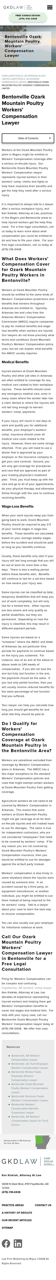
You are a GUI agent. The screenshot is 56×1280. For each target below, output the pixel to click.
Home (5, 76)
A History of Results (17, 1212)
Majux (32, 1259)
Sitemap (7, 1227)
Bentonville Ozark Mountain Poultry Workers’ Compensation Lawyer (29, 1088)
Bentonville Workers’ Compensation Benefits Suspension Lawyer (24, 1108)
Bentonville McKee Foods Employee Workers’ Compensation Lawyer (26, 1076)
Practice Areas (13, 1205)
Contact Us (43, 1205)
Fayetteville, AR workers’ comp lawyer (27, 988)
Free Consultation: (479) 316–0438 (28, 17)
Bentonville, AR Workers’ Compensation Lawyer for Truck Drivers (29, 1120)
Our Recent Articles (17, 1220)
